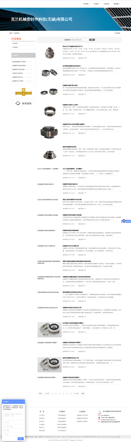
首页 (10, 33)
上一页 (47, 393)
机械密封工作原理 (17, 79)
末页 (82, 393)
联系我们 (116, 4)
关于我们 (86, 4)
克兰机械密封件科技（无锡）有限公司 (32, 436)
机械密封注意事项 (82, 421)
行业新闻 (15, 47)
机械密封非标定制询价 (19, 63)
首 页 (42, 411)
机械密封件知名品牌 (18, 67)
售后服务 (42, 424)
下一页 (76, 393)
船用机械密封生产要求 (19, 59)
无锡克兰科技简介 (17, 71)
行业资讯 (106, 4)
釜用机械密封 (62, 418)
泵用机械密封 (62, 415)
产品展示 (96, 4)
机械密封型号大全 (17, 75)
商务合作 (42, 421)
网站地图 (42, 430)
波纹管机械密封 (62, 427)
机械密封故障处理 (82, 418)
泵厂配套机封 (62, 430)
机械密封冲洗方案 (82, 415)
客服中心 (42, 427)
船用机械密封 (62, 421)
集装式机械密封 (62, 424)
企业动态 (15, 43)
